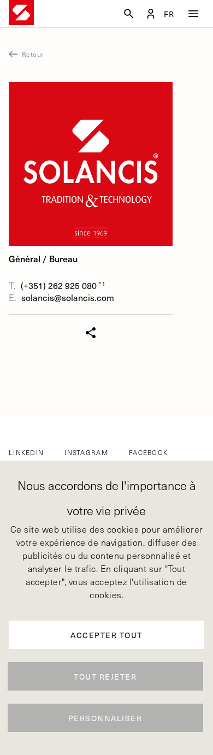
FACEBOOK (148, 452)
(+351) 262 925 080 (60, 285)
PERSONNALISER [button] (105, 718)
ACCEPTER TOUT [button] (106, 635)
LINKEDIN (26, 452)
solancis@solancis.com (67, 297)
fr (169, 14)
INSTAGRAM (86, 452)
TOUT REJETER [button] (105, 676)
